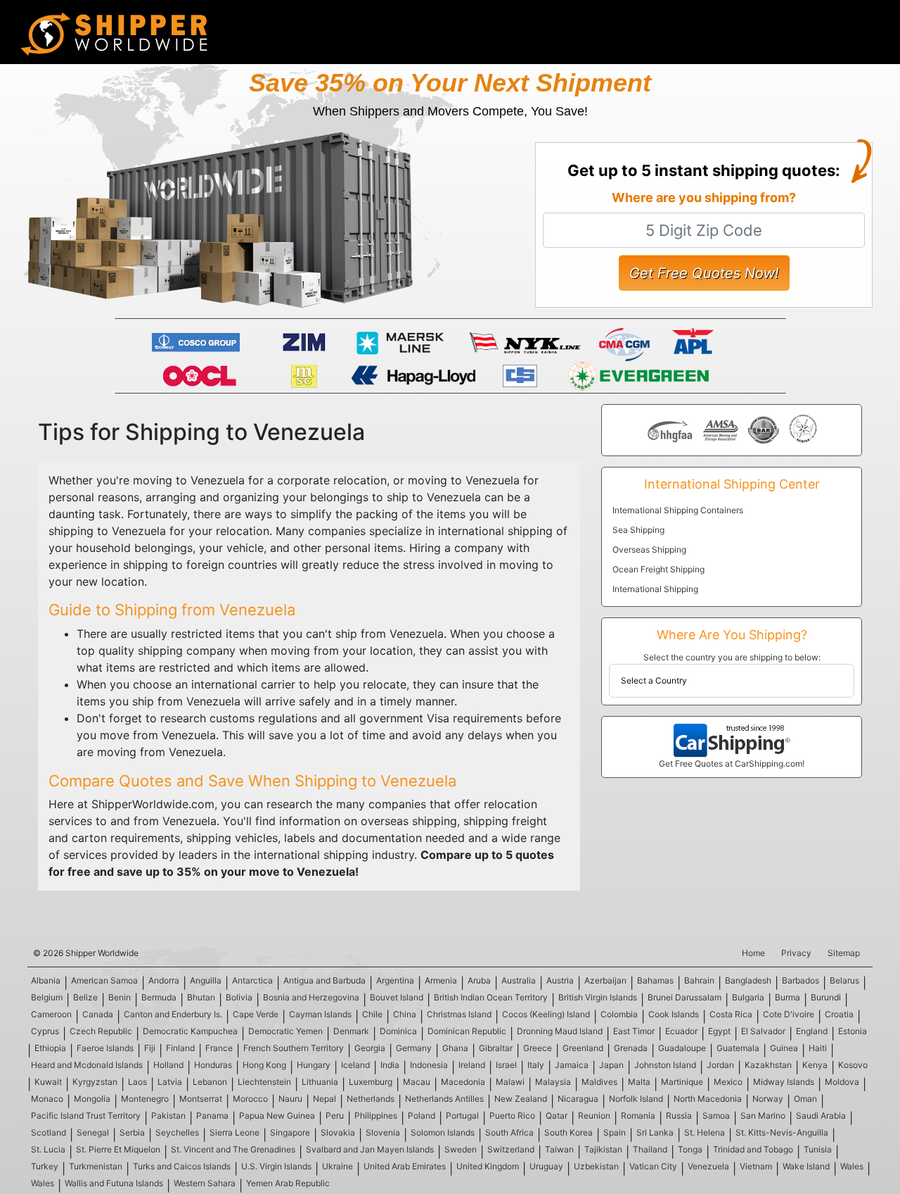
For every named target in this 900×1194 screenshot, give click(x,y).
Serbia (132, 1132)
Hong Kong (264, 1065)
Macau (416, 1081)
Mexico (728, 1081)
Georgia (369, 1048)
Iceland (355, 1065)
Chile (372, 1014)
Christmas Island (459, 1014)
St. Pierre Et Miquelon (118, 1149)
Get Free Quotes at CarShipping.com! (731, 763)
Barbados (800, 980)
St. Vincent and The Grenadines (233, 1149)
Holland (168, 1065)
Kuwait (48, 1081)
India (389, 1065)
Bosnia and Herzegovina (311, 997)
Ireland (471, 1065)
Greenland (582, 1048)
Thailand (650, 1149)
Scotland (48, 1132)
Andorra (163, 980)
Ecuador (681, 1031)
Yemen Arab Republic (288, 1183)
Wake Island (806, 1166)
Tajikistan (603, 1149)
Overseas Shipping (649, 549)
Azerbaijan (605, 980)
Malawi (510, 1081)
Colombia (619, 1014)
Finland (180, 1048)
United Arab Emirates (405, 1166)
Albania (45, 980)
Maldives (599, 1081)
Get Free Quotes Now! (704, 273)
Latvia (170, 1081)
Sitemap (844, 953)
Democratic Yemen (285, 1031)
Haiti (818, 1048)
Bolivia (239, 997)
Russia (679, 1115)
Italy (535, 1065)
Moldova (842, 1081)
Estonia (852, 1031)
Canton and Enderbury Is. (173, 1014)
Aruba (479, 980)
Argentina (395, 980)
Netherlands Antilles (444, 1098)
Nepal (324, 1098)
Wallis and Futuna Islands (114, 1183)
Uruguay (546, 1166)
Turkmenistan (95, 1166)
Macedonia (463, 1081)
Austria (560, 980)
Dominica (398, 1031)
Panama (212, 1115)
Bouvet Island (396, 997)
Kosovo (853, 1065)
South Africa (509, 1132)
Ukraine (337, 1166)
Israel (506, 1065)
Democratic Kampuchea (190, 1031)
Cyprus (45, 1031)
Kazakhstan (768, 1065)
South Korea (568, 1132)
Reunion (594, 1115)
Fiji (149, 1048)
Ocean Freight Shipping (658, 569)
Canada (97, 1014)
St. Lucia (48, 1149)
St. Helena (704, 1132)
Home (753, 953)
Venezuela (708, 1166)
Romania (638, 1115)
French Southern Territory (293, 1048)
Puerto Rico (512, 1115)
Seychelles (177, 1132)
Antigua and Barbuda (324, 980)
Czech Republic (101, 1031)
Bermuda (158, 997)
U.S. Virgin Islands (276, 1166)
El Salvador (763, 1031)
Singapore (290, 1132)
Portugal (462, 1115)
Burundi (826, 997)
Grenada (631, 1048)
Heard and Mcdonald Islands (87, 1065)
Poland (421, 1115)
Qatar (556, 1115)
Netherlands (370, 1098)
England (812, 1031)
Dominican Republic (467, 1031)
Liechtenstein (264, 1081)
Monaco (47, 1098)
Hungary (313, 1065)
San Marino (762, 1115)
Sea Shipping (638, 529)
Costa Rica (730, 1014)
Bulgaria (748, 997)
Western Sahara (205, 1183)
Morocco (250, 1098)
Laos (137, 1081)
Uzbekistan (596, 1166)
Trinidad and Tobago (753, 1149)
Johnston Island (665, 1065)
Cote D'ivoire (788, 1014)
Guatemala (737, 1048)
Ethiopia (50, 1048)
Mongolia (92, 1098)
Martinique (682, 1081)
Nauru (290, 1098)
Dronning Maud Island (560, 1031)
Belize (85, 997)
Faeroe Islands (105, 1048)
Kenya (815, 1065)
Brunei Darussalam (684, 997)
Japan (611, 1065)
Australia (518, 980)
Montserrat (200, 1098)
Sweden (460, 1149)
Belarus (844, 980)
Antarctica (252, 980)
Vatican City (653, 1166)
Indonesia (429, 1065)
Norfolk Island (636, 1098)
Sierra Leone (234, 1132)
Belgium (47, 997)
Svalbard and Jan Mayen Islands (370, 1149)
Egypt (719, 1031)
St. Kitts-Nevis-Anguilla (781, 1132)
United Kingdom (487, 1166)
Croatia (839, 1014)
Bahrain (699, 980)
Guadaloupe (682, 1048)
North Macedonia (708, 1098)
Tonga (690, 1149)
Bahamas (655, 980)
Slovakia (338, 1132)
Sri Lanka (655, 1132)
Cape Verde (255, 1014)
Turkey (44, 1166)
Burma (787, 997)
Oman (805, 1098)
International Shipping (655, 589)
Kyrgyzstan (94, 1081)
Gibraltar (496, 1048)
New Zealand (520, 1098)
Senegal (93, 1132)
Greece (537, 1048)
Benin (119, 997)
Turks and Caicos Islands (182, 1166)
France (219, 1048)
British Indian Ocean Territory (491, 997)
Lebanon (210, 1081)
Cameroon (51, 1014)
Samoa (716, 1115)
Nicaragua (578, 1098)
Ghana (455, 1048)
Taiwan (559, 1149)
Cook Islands (673, 1014)
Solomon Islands (443, 1132)
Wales (851, 1166)
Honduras (213, 1065)
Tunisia (818, 1149)
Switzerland (510, 1149)
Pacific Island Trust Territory (86, 1115)
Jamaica (572, 1065)
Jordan (720, 1065)
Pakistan (168, 1115)
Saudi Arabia (821, 1115)
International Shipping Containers (677, 510)
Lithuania (320, 1081)
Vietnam (756, 1166)
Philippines (375, 1115)
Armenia (441, 980)
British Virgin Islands (597, 997)
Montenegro (145, 1098)
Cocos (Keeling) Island (546, 1014)
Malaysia (553, 1081)
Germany (414, 1048)
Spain (614, 1132)
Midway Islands (783, 1081)
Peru (335, 1115)
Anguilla (205, 980)
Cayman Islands (320, 1014)
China (404, 1014)
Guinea (784, 1048)
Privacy (796, 953)
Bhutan (201, 997)
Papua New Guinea (277, 1115)
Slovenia (383, 1132)
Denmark (351, 1031)
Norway (767, 1098)
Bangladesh (748, 980)
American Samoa (104, 980)
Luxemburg (370, 1081)
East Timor (634, 1031)
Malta (639, 1081)
